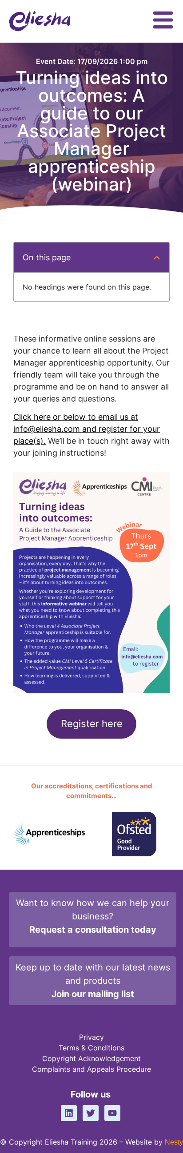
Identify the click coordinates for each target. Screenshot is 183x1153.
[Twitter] (91, 1113)
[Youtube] (112, 1113)
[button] (156, 257)
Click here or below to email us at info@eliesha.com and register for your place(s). (86, 428)
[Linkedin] (69, 1113)
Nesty (174, 1142)
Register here (92, 723)
